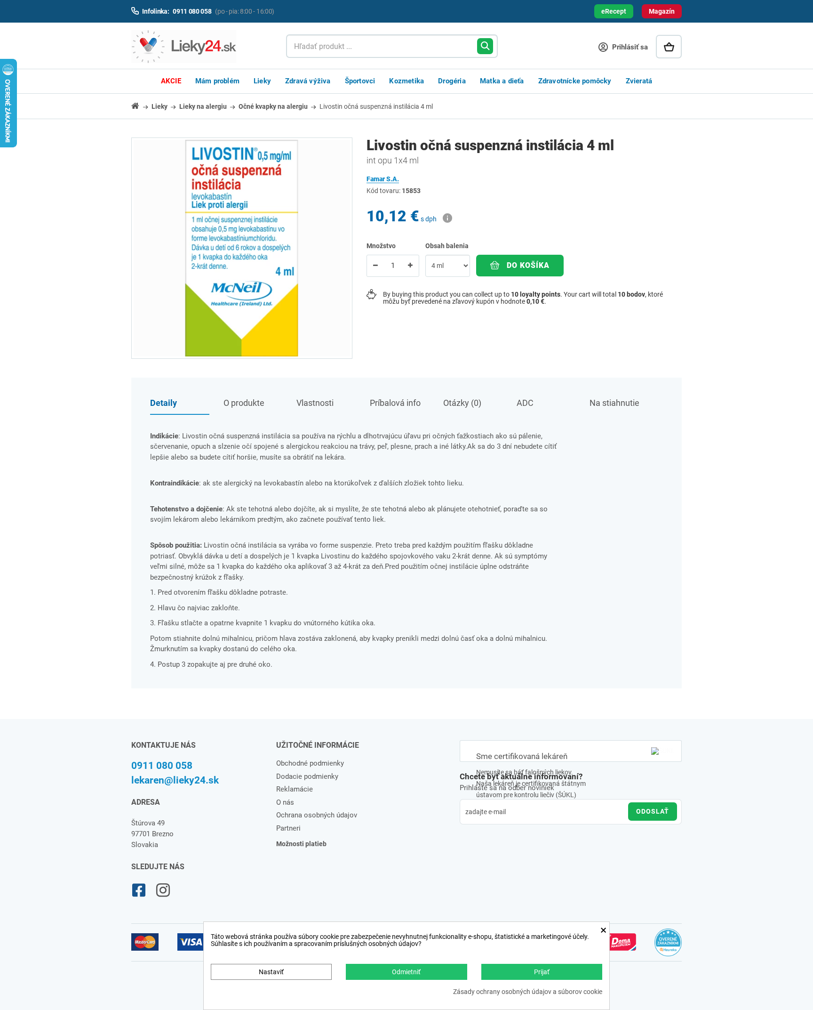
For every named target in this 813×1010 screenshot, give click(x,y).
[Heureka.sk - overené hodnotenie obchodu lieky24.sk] (668, 946)
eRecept (613, 11)
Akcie (171, 81)
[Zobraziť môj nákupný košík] (669, 46)
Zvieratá (639, 81)
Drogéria (452, 81)
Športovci (360, 81)
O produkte (243, 403)
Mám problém (217, 81)
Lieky (262, 81)
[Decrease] (375, 265)
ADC (525, 403)
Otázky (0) (462, 403)
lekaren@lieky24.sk (175, 780)
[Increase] (410, 265)
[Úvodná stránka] (140, 106)
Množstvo (381, 246)
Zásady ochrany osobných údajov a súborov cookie (527, 991)
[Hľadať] (485, 46)
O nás (285, 802)
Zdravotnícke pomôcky (575, 81)
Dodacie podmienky (307, 776)
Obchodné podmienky (310, 763)
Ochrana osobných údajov (316, 815)
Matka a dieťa (502, 81)
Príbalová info (395, 403)
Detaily (163, 403)
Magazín (662, 11)
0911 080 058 (161, 765)
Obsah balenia (447, 246)
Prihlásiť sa (629, 47)
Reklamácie (294, 789)
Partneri (288, 828)
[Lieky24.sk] (199, 46)
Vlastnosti (315, 403)
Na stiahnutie (614, 403)
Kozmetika (406, 81)
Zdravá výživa (308, 81)
